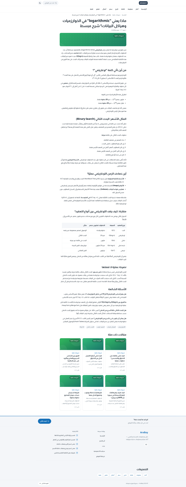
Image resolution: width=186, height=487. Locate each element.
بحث (103, 446)
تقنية (91, 9)
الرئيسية (144, 9)
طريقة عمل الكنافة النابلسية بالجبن (65, 453)
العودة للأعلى (44, 483)
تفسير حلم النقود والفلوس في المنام (65, 439)
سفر (110, 9)
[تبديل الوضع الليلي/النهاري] (40, 3)
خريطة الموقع (100, 456)
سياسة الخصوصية (99, 451)
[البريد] (146, 444)
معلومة (130, 9)
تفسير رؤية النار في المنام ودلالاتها (66, 435)
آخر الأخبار (102, 441)
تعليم (98, 9)
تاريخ (116, 9)
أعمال (104, 9)
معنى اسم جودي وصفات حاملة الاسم (65, 448)
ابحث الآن (43, 421)
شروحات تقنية (116, 15)
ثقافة (123, 9)
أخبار (137, 9)
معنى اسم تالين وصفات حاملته (67, 444)
